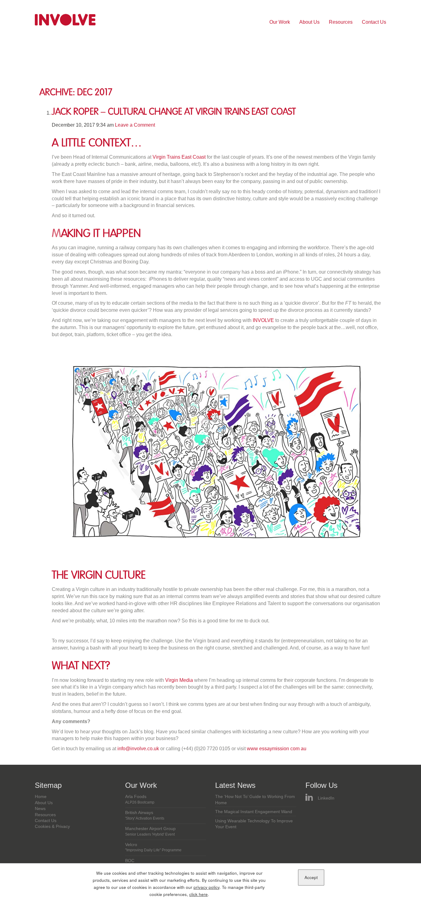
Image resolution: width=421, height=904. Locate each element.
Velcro (153, 847)
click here (198, 894)
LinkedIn (326, 798)
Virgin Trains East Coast (179, 157)
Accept (311, 877)
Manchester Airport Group (150, 831)
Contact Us (374, 22)
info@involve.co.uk (138, 748)
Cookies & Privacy (52, 826)
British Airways (144, 815)
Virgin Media (179, 680)
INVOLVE (263, 320)
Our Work (279, 22)
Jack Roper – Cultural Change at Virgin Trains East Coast (174, 112)
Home (41, 796)
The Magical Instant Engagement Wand (253, 811)
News (40, 808)
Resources (341, 22)
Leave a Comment (135, 125)
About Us (309, 22)
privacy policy (206, 887)
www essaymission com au (276, 748)
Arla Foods (139, 799)
